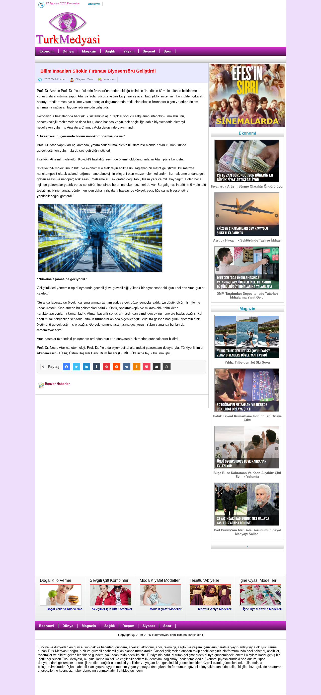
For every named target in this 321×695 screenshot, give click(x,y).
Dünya (68, 51)
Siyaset (149, 51)
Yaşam (128, 51)
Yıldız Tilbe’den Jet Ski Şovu (247, 362)
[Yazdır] (167, 367)
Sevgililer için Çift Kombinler (112, 609)
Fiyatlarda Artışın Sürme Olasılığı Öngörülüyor (247, 186)
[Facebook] (66, 367)
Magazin (89, 51)
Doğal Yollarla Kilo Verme (65, 609)
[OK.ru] (137, 367)
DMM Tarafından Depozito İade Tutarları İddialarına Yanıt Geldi (247, 295)
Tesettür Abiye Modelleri (215, 609)
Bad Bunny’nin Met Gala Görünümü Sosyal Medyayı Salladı (247, 532)
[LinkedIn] (87, 367)
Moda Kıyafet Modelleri (166, 609)
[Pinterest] (107, 367)
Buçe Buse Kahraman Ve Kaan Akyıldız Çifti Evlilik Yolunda (247, 475)
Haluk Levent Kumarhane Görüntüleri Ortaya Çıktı (247, 418)
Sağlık (110, 51)
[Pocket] (147, 367)
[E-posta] (157, 367)
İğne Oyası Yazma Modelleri (262, 609)
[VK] (127, 367)
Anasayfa (94, 3)
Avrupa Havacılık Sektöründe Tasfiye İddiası (247, 240)
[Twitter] (76, 367)
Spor (168, 51)
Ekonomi (46, 51)
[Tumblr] (97, 367)
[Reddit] (117, 367)
